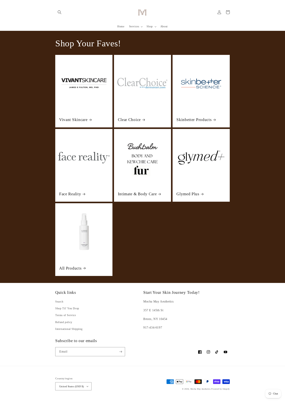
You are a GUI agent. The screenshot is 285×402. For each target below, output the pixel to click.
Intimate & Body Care (137, 194)
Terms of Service (65, 315)
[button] (59, 12)
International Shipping (68, 329)
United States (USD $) (71, 386)
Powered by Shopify (220, 389)
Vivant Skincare (73, 120)
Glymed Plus (187, 194)
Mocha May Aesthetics (200, 389)
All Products (70, 268)
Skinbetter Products (194, 120)
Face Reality (70, 194)
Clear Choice (129, 120)
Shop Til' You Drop (67, 308)
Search (59, 301)
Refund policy (63, 322)
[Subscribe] (120, 351)
